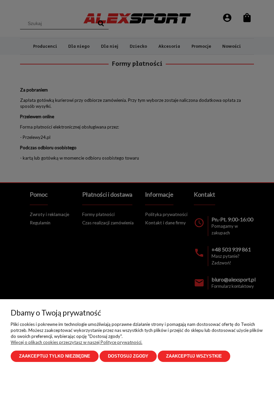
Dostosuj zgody (128, 356)
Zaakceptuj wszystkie (194, 356)
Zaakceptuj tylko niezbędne (54, 356)
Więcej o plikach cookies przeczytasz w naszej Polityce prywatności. (76, 342)
